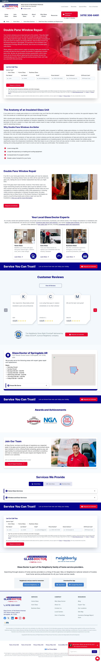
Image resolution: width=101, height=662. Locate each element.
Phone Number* (55, 75)
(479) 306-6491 (13, 605)
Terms (87, 92)
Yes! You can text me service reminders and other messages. (24, 89)
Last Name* (24, 75)
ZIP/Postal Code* (85, 75)
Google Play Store (76, 584)
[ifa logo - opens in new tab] (6, 623)
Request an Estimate (15, 85)
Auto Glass (11, 72)
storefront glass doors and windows (47, 222)
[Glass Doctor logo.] (10, 6)
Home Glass (21, 72)
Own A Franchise (60, 615)
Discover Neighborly (30, 584)
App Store (62, 584)
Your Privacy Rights (52, 649)
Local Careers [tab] (64, 6)
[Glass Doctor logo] (35, 559)
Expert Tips (81, 604)
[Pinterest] (24, 618)
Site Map (80, 611)
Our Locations (82, 608)
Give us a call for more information (21, 198)
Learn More (17, 256)
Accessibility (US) (63, 644)
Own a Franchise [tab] (93, 6)
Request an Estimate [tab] (68, 14)
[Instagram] (20, 618)
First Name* (9, 75)
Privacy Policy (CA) (51, 644)
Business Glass (33, 72)
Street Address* (70, 75)
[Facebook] (5, 618)
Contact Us (58, 608)
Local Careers (59, 611)
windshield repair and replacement (69, 224)
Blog (79, 601)
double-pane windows (72, 222)
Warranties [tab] (73, 6)
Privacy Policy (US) (38, 644)
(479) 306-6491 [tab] (89, 15)
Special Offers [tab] (82, 6)
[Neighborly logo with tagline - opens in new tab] (66, 559)
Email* (37, 75)
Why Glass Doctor (60, 601)
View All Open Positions (15, 464)
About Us (57, 604)
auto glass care (42, 224)
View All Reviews (51, 285)
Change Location (27, 8)
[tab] (6, 15)
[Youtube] (16, 618)
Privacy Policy (67, 95)
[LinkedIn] (12, 618)
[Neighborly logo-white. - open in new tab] (5, 1)
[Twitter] (8, 618)
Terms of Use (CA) (26, 644)
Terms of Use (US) (14, 644)
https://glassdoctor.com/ (78, 92)
